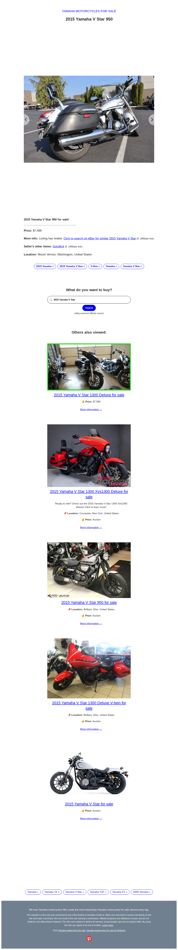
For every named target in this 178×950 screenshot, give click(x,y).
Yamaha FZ (118, 891)
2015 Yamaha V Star (71, 266)
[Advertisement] (89, 49)
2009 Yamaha (140, 891)
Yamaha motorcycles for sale (89, 11)
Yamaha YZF (97, 891)
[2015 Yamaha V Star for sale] (89, 798)
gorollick (58, 246)
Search (89, 308)
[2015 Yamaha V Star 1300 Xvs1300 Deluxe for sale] (89, 486)
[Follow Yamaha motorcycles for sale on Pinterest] (89, 940)
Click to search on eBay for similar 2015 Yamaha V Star (99, 238)
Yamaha (110, 266)
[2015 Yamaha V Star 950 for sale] (89, 597)
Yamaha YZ (50, 891)
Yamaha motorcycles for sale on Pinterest (105, 930)
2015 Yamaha (44, 266)
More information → (91, 409)
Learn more (107, 925)
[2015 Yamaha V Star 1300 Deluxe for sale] (89, 389)
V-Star (94, 266)
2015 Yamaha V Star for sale (89, 804)
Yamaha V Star (131, 266)
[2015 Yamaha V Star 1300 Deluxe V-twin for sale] (89, 697)
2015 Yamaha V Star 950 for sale (89, 602)
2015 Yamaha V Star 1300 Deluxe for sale (89, 395)
